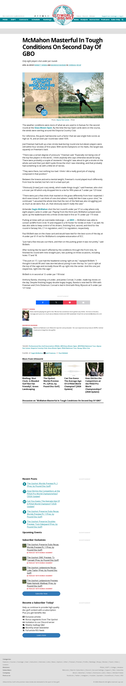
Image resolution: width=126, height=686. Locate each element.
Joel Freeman (51, 353)
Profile (85, 662)
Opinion (59, 662)
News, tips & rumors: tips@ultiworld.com (13, 16)
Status (109, 673)
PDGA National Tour (69, 348)
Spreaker (100, 675)
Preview (79, 662)
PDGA (5, 19)
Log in (121, 16)
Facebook (70, 675)
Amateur (120, 667)
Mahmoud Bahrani (58, 65)
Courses (13, 662)
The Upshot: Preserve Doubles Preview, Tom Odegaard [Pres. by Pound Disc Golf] (42, 524)
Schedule (36, 19)
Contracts (23, 19)
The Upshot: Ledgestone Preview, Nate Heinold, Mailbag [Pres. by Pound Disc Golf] (42, 583)
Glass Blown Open (43, 127)
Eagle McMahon (40, 209)
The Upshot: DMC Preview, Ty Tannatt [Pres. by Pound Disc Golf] (43, 559)
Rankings (47, 19)
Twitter (77, 675)
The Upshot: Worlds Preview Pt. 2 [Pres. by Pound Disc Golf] (42, 485)
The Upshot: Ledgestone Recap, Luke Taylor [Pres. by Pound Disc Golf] (42, 570)
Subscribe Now (41, 593)
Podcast (72, 662)
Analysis (84, 19)
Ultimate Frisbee (117, 673)
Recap (79, 65)
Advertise (81, 673)
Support (108, 670)
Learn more (41, 635)
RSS (122, 675)
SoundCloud (109, 675)
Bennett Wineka (41, 65)
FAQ (113, 670)
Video (117, 662)
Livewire (5, 665)
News (76, 19)
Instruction (94, 19)
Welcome (65, 670)
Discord (85, 16)
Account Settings (98, 670)
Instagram (84, 675)
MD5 (72, 220)
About (75, 673)
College (113, 667)
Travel (111, 662)
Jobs (103, 673)
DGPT (13, 19)
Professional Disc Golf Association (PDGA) (44, 346)
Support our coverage (109, 16)
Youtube (92, 675)
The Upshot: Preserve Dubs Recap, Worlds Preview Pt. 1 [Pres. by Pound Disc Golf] (43, 514)
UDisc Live (86, 348)
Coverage (72, 65)
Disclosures (97, 673)
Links (48, 662)
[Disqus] (63, 438)
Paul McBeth (63, 353)
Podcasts (105, 19)
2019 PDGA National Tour (87, 346)
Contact (88, 673)
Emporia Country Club (39, 348)
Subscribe (120, 670)
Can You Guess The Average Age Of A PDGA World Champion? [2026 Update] (43, 504)
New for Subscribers (77, 670)
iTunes (117, 675)
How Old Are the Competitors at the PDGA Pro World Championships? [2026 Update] (43, 494)
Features (5, 662)
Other (66, 662)
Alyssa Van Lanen (62, 120)
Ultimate (92, 16)
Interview (42, 662)
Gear (26, 662)
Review (104, 662)
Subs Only (115, 19)
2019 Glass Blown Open (68, 346)
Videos (79, 16)
